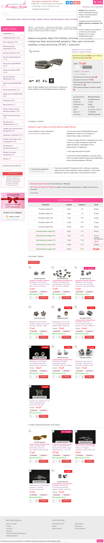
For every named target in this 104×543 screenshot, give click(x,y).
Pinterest (78, 2)
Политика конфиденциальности (16, 533)
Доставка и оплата (58, 523)
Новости (46, 19)
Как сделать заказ (14, 19)
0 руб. (100, 2)
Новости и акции (11, 523)
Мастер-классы (57, 528)
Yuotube (75, 2)
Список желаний (80, 528)
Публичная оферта (12, 535)
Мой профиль (79, 523)
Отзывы (8, 526)
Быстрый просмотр (39, 278)
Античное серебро (94, 109)
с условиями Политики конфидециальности (13, 183)
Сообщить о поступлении (81, 71)
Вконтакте (71, 2)
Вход (92, 6)
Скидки (39, 19)
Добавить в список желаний (82, 49)
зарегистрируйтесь (34, 133)
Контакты (74, 19)
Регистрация (99, 6)
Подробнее (34, 193)
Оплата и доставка (29, 19)
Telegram (67, 2)
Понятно (100, 541)
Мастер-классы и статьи (60, 19)
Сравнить (98, 240)
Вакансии (9, 531)
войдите (47, 133)
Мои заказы (86, 6)
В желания (33, 291)
